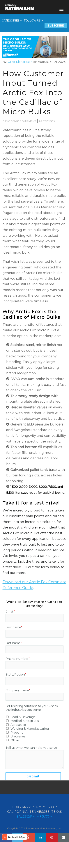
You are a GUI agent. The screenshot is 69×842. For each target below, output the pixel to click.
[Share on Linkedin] (40, 837)
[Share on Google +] (29, 837)
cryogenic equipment (19, 121)
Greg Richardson (20, 62)
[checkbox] (34, 728)
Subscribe (56, 25)
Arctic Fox (47, 121)
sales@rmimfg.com (35, 816)
